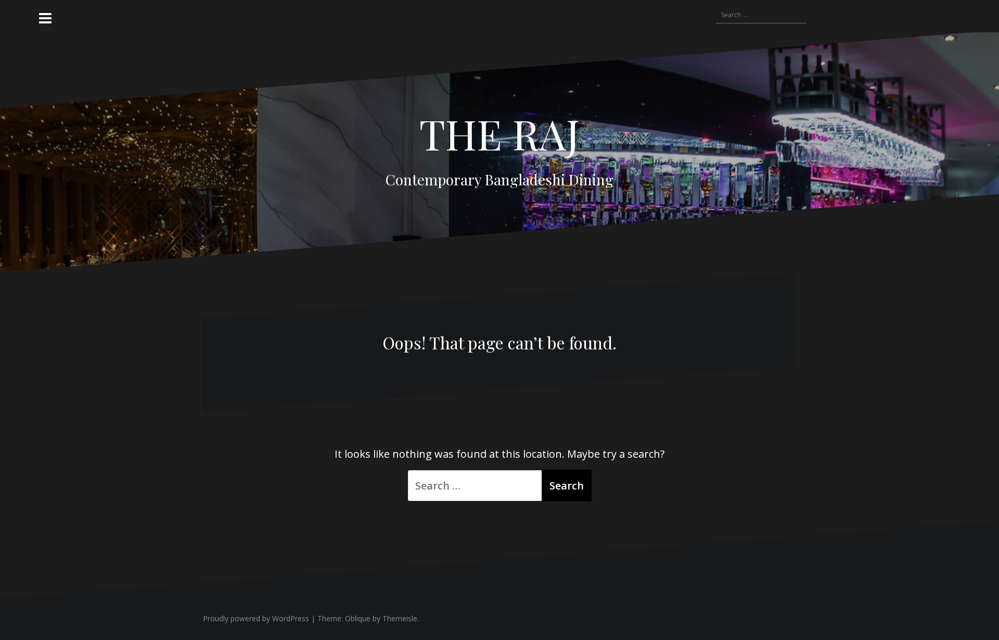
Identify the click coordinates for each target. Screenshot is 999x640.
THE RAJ (499, 133)
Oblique (357, 618)
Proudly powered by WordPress (256, 618)
